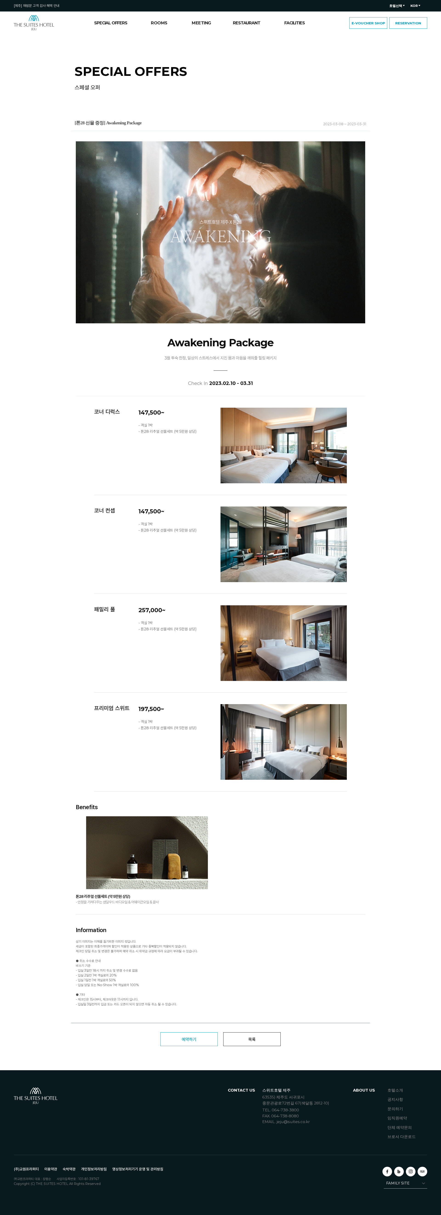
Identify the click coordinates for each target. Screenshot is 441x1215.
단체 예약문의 (399, 1127)
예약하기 (189, 1039)
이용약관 (50, 1169)
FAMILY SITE (398, 1183)
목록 (252, 1039)
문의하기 (395, 1109)
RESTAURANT (246, 23)
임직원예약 (397, 1118)
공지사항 (395, 1099)
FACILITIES (294, 23)
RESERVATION (408, 23)
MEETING (201, 23)
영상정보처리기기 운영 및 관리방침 (137, 1169)
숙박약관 (69, 1169)
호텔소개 (395, 1090)
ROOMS (159, 23)
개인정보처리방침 (94, 1169)
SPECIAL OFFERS (110, 23)
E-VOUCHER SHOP (368, 23)
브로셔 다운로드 (401, 1136)
